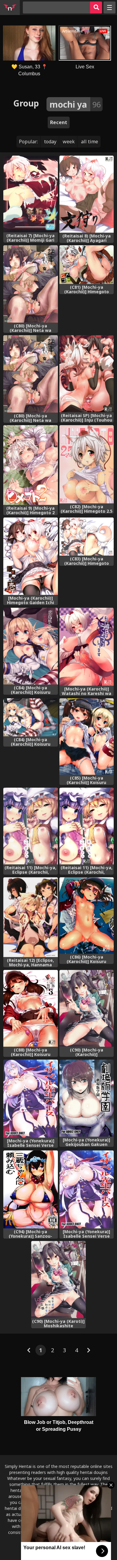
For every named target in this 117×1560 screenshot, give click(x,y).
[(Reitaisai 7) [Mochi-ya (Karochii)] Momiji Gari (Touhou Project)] (30, 194)
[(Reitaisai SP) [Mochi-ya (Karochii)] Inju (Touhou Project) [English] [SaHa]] (86, 373)
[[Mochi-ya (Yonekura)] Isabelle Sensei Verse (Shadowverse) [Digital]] (30, 1099)
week (69, 141)
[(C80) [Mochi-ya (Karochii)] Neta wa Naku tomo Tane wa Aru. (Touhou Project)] (30, 283)
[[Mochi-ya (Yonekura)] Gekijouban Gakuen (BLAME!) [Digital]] (86, 1098)
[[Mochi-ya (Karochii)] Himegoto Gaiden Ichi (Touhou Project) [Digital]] (30, 556)
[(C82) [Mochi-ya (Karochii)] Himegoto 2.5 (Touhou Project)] (86, 464)
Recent (58, 122)
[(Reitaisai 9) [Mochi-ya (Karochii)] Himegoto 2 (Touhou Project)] (30, 465)
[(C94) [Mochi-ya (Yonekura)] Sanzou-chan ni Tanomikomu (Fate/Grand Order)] (30, 1189)
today (50, 141)
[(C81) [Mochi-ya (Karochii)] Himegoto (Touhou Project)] (86, 264)
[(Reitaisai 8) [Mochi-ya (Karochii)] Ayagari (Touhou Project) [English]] (86, 194)
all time (89, 141)
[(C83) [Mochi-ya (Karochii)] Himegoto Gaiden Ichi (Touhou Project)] (86, 537)
